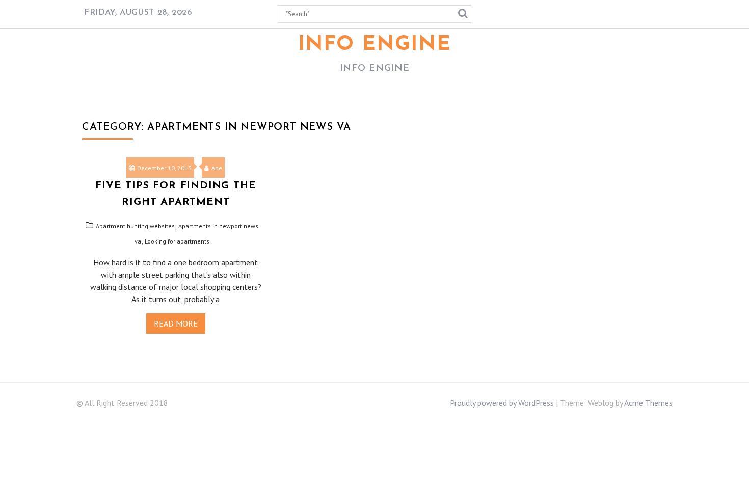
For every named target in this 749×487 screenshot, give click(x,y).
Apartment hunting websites (135, 226)
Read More (176, 323)
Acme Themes (648, 403)
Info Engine (374, 45)
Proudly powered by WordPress (502, 403)
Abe (216, 168)
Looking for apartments (177, 241)
